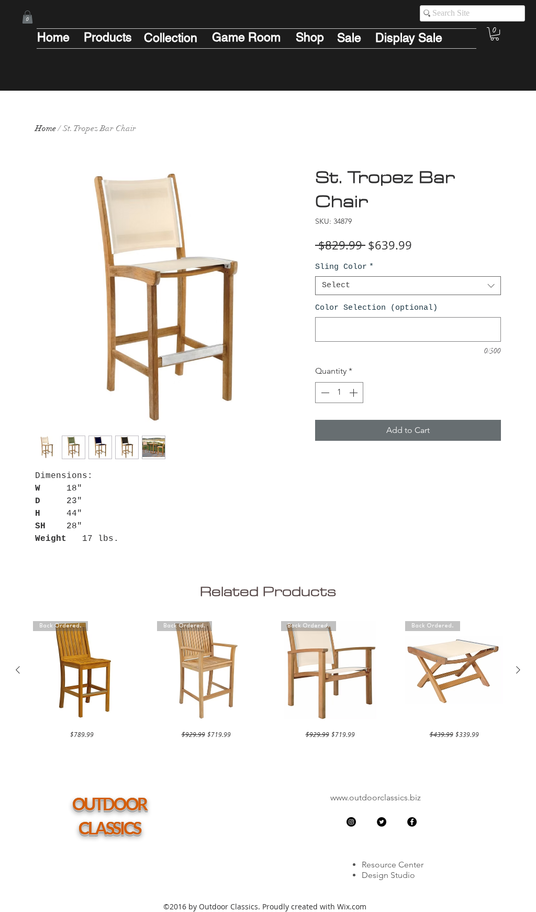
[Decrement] (324, 393)
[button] (27, 17)
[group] (268, 680)
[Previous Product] (18, 670)
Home (45, 128)
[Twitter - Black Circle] (381, 822)
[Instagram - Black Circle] (351, 822)
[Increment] (354, 393)
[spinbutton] (339, 393)
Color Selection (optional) (376, 307)
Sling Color (344, 267)
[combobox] (408, 285)
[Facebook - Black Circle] (412, 822)
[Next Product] (518, 670)
